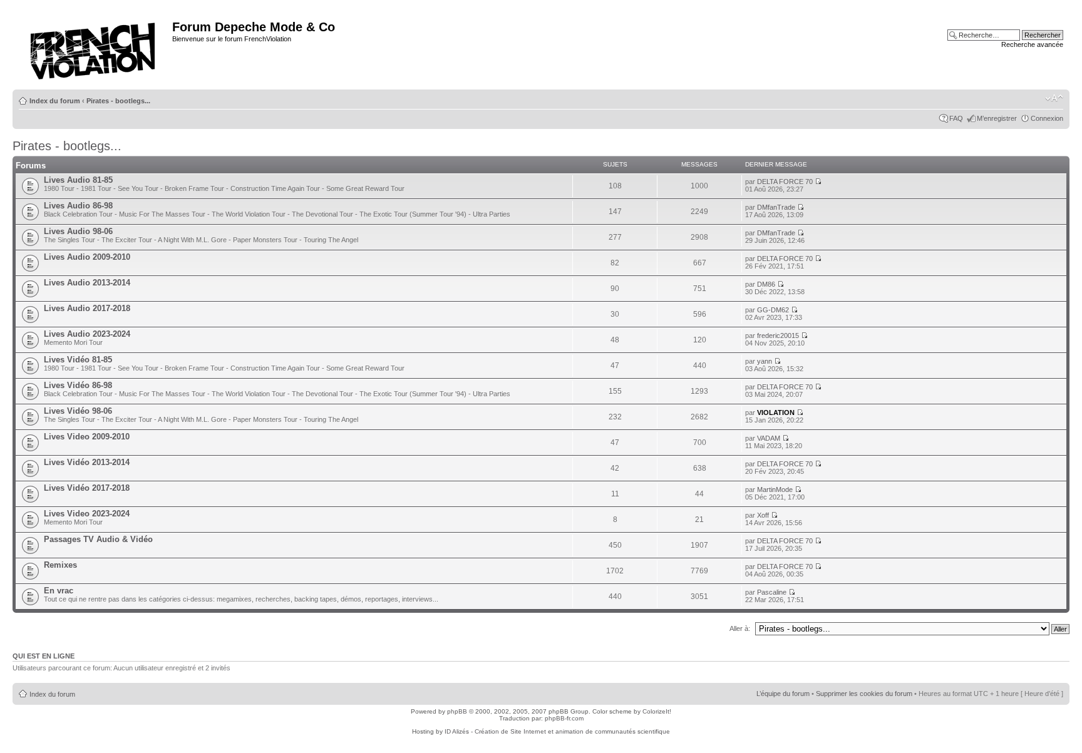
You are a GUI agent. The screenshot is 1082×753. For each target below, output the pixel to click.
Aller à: (739, 628)
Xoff (763, 515)
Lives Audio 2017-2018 (87, 308)
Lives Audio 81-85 (78, 180)
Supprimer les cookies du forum (864, 693)
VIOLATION (776, 412)
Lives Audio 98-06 (78, 231)
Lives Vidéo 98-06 (78, 411)
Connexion (1047, 118)
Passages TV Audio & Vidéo (98, 539)
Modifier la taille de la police (1054, 98)
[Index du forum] (94, 47)
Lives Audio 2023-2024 (87, 334)
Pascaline (771, 592)
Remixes (60, 565)
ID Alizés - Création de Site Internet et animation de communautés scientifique (557, 731)
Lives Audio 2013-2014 (87, 282)
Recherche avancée (1032, 44)
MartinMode (775, 489)
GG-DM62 (773, 310)
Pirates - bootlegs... (118, 101)
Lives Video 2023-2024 (87, 513)
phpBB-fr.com (564, 718)
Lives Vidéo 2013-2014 (87, 462)
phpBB (457, 711)
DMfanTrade (776, 207)
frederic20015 (778, 335)
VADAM (768, 438)
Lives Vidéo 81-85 (78, 359)
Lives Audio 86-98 (78, 205)
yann (764, 361)
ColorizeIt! (656, 711)
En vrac (58, 590)
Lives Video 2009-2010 (87, 436)
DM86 (766, 284)
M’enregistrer (997, 118)
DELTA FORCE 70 (785, 181)
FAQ (956, 118)
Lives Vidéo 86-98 (78, 385)
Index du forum (54, 101)
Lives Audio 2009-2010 (87, 257)
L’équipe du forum (783, 693)
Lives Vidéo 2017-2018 (87, 488)
